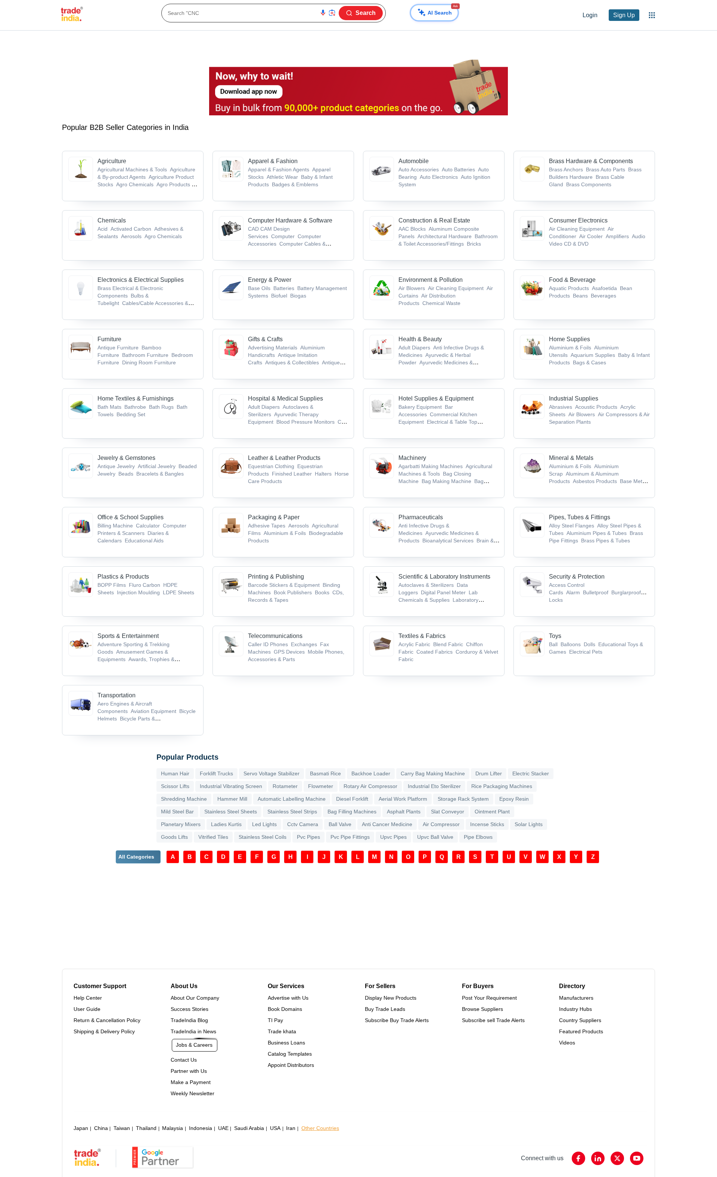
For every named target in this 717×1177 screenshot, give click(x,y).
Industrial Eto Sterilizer (434, 786)
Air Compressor (441, 824)
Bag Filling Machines (352, 812)
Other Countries (320, 1128)
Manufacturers (576, 998)
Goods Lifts (174, 837)
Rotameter (285, 786)
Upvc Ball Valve (435, 837)
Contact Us (184, 1060)
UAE (223, 1128)
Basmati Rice (325, 773)
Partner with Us (189, 1071)
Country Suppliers (580, 1020)
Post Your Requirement (489, 998)
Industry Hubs (575, 1009)
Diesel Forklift (352, 799)
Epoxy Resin (514, 799)
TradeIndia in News (193, 1031)
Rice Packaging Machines (501, 786)
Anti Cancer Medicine (387, 824)
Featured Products (581, 1031)
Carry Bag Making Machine (433, 773)
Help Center (88, 998)
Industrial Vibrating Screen (231, 786)
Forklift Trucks (216, 773)
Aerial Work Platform (403, 799)
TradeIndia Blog (189, 1020)
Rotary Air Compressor (370, 786)
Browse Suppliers (482, 1009)
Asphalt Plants (403, 812)
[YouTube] (637, 1158)
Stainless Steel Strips (292, 812)
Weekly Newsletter (192, 1093)
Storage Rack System (463, 799)
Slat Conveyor (447, 812)
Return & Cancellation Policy (107, 1020)
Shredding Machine (184, 799)
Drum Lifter (488, 773)
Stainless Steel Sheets (230, 812)
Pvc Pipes (308, 837)
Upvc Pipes (393, 837)
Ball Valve (340, 824)
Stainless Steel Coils (262, 837)
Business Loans (286, 1043)
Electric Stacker (530, 773)
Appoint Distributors (291, 1065)
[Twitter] (617, 1158)
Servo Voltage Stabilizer (271, 773)
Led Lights (264, 824)
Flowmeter (320, 786)
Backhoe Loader (370, 773)
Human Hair (175, 773)
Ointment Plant (492, 812)
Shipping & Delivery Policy (104, 1031)
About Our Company (195, 998)
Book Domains (285, 1009)
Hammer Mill (232, 799)
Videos (567, 1043)
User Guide (87, 1009)
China (101, 1128)
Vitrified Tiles (213, 837)
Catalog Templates (290, 1054)
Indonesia (200, 1128)
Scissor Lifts (175, 786)
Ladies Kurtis (226, 824)
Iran (290, 1128)
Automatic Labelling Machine (292, 799)
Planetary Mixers (181, 824)
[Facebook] (578, 1158)
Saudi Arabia (249, 1128)
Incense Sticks (487, 824)
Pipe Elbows (478, 837)
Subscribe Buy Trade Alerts (397, 1020)
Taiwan (122, 1128)
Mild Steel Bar (177, 812)
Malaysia (172, 1128)
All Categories (136, 857)
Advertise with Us (288, 998)
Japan (81, 1128)
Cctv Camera (302, 824)
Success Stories (189, 1009)
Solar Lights (529, 824)
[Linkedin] (598, 1158)
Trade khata (282, 1031)
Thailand (146, 1128)
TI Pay (275, 1020)
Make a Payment (191, 1082)
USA (275, 1128)
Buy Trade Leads (385, 1009)
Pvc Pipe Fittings (350, 837)
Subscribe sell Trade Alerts (493, 1020)
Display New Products (390, 998)
